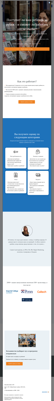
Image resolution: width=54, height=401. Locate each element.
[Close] (49, 2)
